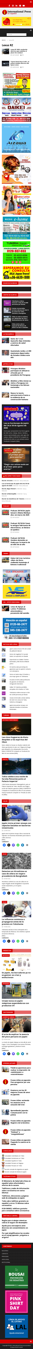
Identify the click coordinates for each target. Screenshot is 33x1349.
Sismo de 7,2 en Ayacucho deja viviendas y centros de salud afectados (20, 342)
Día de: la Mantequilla (9, 494)
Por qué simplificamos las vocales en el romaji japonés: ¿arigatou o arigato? (15, 1235)
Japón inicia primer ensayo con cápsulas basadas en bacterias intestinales (19, 707)
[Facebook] (9, 6)
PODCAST (6, 506)
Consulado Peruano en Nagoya (13, 1163)
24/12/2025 (15, 55)
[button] (30, 1)
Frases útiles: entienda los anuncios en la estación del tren (20, 1102)
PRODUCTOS (7, 950)
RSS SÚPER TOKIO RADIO (12, 476)
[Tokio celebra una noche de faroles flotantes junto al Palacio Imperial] (16, 766)
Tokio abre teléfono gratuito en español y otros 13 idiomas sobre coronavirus (15, 1203)
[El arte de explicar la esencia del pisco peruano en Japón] (16, 1024)
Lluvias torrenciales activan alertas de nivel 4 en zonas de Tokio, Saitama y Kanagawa (20, 310)
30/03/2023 (15, 67)
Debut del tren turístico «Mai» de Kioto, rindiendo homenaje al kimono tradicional (20, 561)
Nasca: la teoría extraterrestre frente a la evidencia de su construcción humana (20, 396)
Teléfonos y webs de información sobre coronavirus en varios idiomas (15, 1190)
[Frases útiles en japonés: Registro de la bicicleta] (5, 1122)
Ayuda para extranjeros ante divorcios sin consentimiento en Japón (15, 1228)
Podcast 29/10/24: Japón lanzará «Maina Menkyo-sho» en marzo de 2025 (21, 513)
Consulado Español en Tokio (13, 1161)
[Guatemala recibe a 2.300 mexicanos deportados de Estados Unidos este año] (5, 352)
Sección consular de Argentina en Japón (16, 1169)
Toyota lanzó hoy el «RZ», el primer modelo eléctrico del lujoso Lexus (20, 63)
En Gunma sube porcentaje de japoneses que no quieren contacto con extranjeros (20, 669)
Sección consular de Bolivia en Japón (15, 1172)
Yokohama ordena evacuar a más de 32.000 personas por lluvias (20, 302)
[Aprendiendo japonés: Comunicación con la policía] (5, 1112)
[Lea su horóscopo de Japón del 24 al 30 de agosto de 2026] (16, 413)
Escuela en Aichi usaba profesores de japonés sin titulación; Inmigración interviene (20, 682)
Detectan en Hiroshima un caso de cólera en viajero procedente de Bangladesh (14, 873)
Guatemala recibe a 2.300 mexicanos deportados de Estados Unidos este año (21, 354)
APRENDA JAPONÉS (9, 1063)
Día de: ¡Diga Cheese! (9, 489)
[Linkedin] (16, 6)
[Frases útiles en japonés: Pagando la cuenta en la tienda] (5, 1141)
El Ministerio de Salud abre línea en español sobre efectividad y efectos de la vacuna (16, 1183)
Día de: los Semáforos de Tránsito (13, 499)
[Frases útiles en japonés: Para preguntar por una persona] (5, 1082)
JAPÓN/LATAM (8, 364)
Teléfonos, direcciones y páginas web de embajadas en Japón (15, 1197)
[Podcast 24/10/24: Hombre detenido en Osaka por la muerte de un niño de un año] (5, 540)
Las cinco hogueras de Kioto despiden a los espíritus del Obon (15, 739)
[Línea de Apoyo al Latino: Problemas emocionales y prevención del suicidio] (5, 608)
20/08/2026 (7, 879)
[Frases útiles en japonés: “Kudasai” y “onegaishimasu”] (5, 1131)
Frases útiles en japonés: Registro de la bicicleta (21, 1122)
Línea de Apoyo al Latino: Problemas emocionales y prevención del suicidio (20, 610)
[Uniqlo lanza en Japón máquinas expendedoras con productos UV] (16, 990)
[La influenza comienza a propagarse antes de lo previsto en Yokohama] (16, 909)
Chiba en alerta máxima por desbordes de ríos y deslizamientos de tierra (20, 318)
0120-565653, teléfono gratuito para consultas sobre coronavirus (15, 1209)
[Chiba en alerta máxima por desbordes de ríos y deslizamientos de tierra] (7, 318)
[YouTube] (23, 6)
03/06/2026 (7, 1039)
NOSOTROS (5, 1251)
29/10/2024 (15, 517)
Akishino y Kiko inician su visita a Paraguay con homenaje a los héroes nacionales (21, 384)
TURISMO (6, 715)
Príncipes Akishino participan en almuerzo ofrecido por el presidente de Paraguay (20, 371)
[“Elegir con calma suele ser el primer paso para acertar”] (16, 455)
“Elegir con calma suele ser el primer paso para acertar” (16, 466)
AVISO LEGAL (5, 1259)
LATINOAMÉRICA (8, 334)
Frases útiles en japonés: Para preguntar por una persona (21, 1082)
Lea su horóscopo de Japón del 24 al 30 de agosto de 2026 (16, 425)
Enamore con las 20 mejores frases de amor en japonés (20, 1092)
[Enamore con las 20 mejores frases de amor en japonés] (5, 1092)
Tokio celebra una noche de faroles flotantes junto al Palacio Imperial (15, 779)
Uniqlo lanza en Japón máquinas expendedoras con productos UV (15, 1003)
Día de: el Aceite (7, 480)
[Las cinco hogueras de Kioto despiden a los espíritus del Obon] (16, 727)
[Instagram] (13, 6)
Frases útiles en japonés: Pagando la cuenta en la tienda (21, 1142)
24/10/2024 (15, 547)
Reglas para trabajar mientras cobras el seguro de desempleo (14, 1221)
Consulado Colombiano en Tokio (14, 1156)
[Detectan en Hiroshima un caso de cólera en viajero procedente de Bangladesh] (16, 861)
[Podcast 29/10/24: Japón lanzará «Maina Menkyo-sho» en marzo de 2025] (5, 512)
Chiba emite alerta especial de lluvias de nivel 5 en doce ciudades (20, 325)
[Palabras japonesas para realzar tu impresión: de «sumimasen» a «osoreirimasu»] (5, 1069)
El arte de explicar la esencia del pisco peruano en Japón (15, 1035)
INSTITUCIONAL (6, 1262)
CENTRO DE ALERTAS (10, 295)
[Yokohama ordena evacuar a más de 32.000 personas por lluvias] (7, 303)
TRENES (5, 553)
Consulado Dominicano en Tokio (14, 1158)
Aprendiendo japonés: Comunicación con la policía (19, 1112)
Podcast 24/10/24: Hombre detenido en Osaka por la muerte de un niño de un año (20, 541)
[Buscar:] (16, 34)
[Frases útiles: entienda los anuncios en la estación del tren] (5, 1102)
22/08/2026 (7, 830)
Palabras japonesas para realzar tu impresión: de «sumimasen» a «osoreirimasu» (21, 1071)
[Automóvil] (5, 51)
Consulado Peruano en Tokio (13, 1166)
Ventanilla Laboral (10, 1216)
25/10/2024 (15, 532)
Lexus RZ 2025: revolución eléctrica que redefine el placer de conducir (19, 51)
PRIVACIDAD (5, 1256)
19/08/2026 (7, 927)
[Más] (18, 441)
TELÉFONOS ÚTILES (9, 1176)
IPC (23, 55)
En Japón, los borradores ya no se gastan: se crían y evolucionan (16, 975)
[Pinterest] (20, 6)
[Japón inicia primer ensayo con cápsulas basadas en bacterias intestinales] (16, 813)
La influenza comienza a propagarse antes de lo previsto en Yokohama (13, 921)
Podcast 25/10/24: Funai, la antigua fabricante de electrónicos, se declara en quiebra (20, 526)
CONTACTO (5, 1253)
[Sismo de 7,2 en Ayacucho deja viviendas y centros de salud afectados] (5, 340)
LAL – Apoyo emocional (11, 602)
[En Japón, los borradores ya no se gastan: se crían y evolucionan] (16, 962)
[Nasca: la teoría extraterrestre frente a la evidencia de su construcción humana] (5, 395)
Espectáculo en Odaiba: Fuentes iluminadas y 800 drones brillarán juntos (19, 662)
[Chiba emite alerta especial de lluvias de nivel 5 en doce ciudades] (7, 326)
